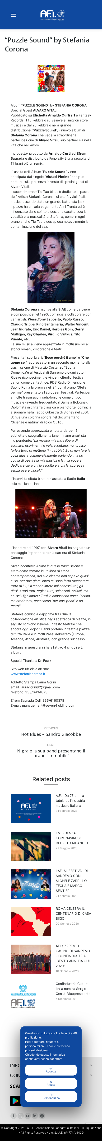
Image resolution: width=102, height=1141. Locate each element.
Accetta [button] (51, 1071)
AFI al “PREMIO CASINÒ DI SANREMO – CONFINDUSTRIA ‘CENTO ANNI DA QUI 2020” (73, 956)
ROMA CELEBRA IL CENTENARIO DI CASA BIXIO (73, 913)
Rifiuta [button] (51, 1084)
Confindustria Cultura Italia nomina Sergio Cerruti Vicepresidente (73, 989)
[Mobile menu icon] (13, 14)
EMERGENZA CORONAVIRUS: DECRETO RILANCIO (72, 838)
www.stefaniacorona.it (28, 674)
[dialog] (51, 1066)
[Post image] (31, 809)
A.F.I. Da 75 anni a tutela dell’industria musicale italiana (70, 800)
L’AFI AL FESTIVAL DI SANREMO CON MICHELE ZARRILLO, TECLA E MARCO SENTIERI (72, 881)
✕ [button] (76, 1032)
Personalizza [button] (51, 1098)
